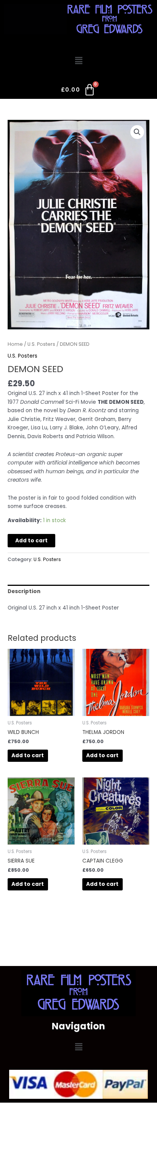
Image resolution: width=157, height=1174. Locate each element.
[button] (78, 60)
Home (15, 344)
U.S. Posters (41, 344)
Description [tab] (24, 591)
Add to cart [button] (27, 755)
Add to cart (31, 540)
